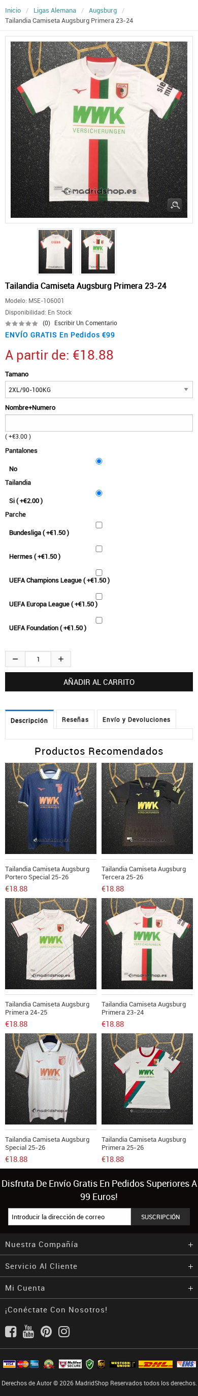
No (13, 468)
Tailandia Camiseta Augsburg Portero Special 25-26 (47, 872)
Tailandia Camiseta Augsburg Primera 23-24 (144, 1008)
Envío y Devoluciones (137, 719)
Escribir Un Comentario (85, 323)
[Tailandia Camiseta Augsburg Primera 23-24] (54, 251)
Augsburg (103, 10)
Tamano (16, 374)
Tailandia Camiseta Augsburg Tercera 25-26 (144, 872)
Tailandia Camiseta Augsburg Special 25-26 (47, 1143)
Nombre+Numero (30, 407)
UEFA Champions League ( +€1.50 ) (59, 580)
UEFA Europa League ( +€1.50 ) (53, 604)
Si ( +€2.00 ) (26, 500)
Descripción (29, 720)
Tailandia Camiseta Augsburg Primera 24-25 (47, 1008)
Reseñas (75, 719)
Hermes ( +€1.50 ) (34, 556)
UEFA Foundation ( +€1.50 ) (47, 628)
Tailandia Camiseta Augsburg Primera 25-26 (144, 1143)
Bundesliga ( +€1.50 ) (39, 532)
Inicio (13, 10)
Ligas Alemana (55, 10)
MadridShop (92, 1383)
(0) (46, 323)
